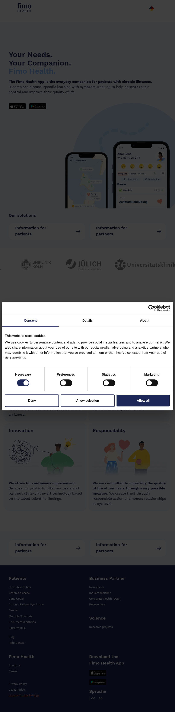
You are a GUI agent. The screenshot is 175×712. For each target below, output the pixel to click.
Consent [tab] (30, 320)
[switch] (66, 382)
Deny (32, 400)
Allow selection (87, 400)
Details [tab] (87, 320)
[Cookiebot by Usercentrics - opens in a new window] (129, 308)
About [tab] (144, 320)
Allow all (143, 400)
